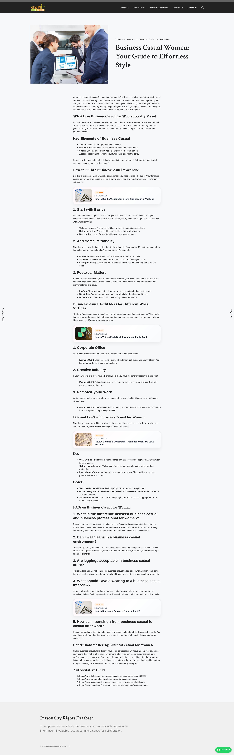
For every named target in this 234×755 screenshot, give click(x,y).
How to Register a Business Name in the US (117, 611)
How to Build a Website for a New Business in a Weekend (124, 199)
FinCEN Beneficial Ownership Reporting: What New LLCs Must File (124, 443)
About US (124, 7)
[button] (202, 7)
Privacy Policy (139, 7)
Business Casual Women (127, 39)
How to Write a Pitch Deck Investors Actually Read (120, 337)
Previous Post (3, 314)
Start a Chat (225, 750)
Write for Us (178, 7)
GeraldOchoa (164, 39)
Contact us (192, 7)
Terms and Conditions (159, 7)
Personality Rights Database (67, 718)
